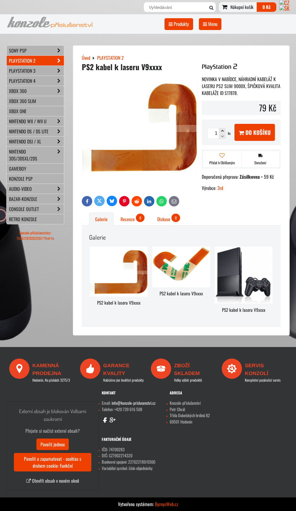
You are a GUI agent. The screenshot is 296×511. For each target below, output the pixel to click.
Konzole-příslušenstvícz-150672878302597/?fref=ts (35, 235)
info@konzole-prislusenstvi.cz (134, 403)
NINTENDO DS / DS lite (29, 131)
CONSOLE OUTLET (24, 209)
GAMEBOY (17, 168)
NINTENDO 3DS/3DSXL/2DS (23, 155)
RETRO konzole (23, 219)
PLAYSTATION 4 (22, 80)
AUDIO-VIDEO (20, 188)
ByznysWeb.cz (166, 504)
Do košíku (257, 132)
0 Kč (266, 7)
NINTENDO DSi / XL (25, 141)
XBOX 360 (18, 90)
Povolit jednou (52, 444)
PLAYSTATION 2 (22, 60)
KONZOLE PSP (21, 178)
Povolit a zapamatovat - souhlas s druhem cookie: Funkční (52, 462)
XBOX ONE (18, 111)
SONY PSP (18, 50)
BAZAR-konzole (23, 198)
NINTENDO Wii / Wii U (28, 121)
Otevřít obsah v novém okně (55, 480)
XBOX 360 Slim (22, 101)
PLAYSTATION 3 (22, 70)
